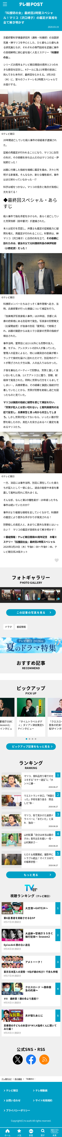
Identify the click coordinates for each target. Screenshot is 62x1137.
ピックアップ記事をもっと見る (31, 746)
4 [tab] (35, 739)
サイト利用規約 (43, 1100)
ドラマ (8, 626)
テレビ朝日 (12, 1090)
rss (44, 1060)
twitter (18, 1060)
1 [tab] (26, 739)
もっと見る (31, 875)
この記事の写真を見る (31, 612)
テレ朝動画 (41, 1090)
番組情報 (21, 626)
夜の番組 (18, 1079)
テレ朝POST (31, 4)
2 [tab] (29, 739)
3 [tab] (32, 739)
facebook (31, 1060)
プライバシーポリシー (18, 1110)
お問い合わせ (13, 1100)
